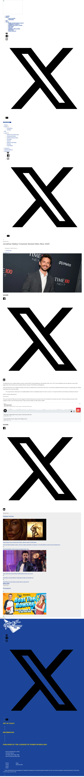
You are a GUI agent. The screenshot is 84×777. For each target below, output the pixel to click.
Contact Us (6, 148)
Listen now (6, 122)
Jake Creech (6, 252)
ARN (6, 774)
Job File (10, 27)
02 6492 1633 (12, 763)
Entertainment (8, 250)
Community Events (13, 24)
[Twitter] (42, 377)
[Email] (6, 380)
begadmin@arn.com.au (14, 767)
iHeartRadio (8, 775)
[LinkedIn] (4, 380)
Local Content (9, 741)
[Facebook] (7, 37)
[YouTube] (7, 118)
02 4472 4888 (12, 764)
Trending (11, 19)
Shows (8, 16)
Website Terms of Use (11, 740)
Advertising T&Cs (10, 736)
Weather (11, 29)
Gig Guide (11, 26)
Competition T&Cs (10, 735)
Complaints (7, 151)
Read (7, 17)
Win (7, 20)
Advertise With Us (8, 149)
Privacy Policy (9, 738)
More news (6, 583)
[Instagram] (7, 40)
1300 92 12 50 (12, 766)
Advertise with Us (10, 727)
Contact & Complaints (11, 726)
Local (7, 21)
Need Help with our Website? (12, 729)
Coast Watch (12, 31)
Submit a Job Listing (14, 28)
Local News (11, 18)
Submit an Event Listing (15, 25)
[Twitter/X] (43, 115)
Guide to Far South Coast (16, 23)
